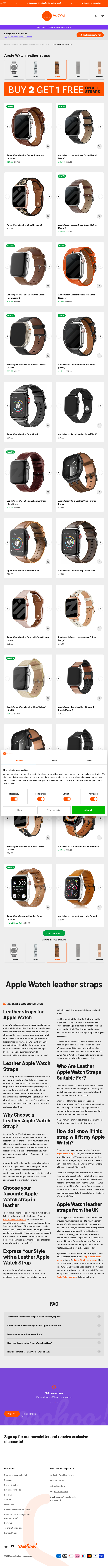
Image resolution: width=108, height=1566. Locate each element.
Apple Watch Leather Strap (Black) (23, 434)
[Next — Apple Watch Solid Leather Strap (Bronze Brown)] (101, 472)
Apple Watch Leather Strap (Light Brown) (77, 916)
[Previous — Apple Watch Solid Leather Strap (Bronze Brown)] (59, 472)
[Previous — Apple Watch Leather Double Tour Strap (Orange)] (59, 266)
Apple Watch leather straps (62, 44)
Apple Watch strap (65, 1153)
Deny (19, 810)
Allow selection (54, 810)
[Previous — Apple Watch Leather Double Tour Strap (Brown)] (7, 127)
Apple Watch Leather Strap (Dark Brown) (77, 570)
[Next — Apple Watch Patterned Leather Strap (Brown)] (49, 888)
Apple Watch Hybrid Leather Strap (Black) (77, 434)
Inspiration (9, 1504)
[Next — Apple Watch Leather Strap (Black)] (49, 406)
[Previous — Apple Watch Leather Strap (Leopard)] (7, 196)
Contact (8, 1480)
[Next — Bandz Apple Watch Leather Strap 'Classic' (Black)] (49, 336)
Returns (8, 1494)
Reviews (8, 1522)
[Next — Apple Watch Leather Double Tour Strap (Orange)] (101, 266)
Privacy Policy (10, 1532)
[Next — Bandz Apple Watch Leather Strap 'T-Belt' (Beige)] (101, 609)
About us (8, 1499)
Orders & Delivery (12, 1485)
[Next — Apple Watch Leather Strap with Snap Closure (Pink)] (49, 609)
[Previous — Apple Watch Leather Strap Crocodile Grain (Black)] (59, 127)
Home (6, 44)
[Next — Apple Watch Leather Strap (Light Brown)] (101, 888)
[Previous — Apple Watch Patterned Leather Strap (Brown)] (7, 888)
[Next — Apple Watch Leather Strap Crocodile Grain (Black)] (101, 127)
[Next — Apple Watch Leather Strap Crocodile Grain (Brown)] (101, 196)
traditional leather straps (14, 1219)
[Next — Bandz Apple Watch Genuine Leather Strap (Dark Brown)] (49, 472)
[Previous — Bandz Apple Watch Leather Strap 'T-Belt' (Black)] (7, 818)
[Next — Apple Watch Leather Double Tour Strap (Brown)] (49, 127)
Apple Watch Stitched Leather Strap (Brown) (79, 846)
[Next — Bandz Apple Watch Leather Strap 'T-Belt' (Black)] (49, 818)
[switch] (41, 799)
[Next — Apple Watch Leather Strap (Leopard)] (49, 196)
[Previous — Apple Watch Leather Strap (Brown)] (7, 542)
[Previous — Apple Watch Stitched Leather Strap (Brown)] (59, 818)
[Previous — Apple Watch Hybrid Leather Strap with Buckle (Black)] (59, 748)
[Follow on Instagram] (6, 1546)
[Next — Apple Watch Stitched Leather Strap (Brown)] (101, 818)
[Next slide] (100, 70)
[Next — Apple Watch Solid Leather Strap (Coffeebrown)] (49, 748)
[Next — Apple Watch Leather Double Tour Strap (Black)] (101, 336)
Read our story (30, 1414)
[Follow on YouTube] (12, 1546)
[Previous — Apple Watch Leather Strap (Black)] (7, 406)
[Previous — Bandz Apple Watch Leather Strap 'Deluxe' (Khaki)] (7, 679)
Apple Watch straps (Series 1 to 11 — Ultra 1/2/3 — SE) (30, 44)
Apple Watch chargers (67, 1277)
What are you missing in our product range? (17, 1516)
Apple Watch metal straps (85, 1260)
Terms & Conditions (13, 1527)
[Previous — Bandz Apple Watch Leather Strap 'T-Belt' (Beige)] (59, 609)
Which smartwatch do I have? (20, 37)
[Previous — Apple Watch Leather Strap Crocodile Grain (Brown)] (59, 196)
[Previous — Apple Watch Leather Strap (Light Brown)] (59, 888)
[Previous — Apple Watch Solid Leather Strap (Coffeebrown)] (7, 748)
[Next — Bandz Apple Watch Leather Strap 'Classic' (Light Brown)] (49, 266)
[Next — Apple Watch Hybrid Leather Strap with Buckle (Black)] (101, 748)
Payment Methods (12, 1489)
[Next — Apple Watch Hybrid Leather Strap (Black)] (101, 406)
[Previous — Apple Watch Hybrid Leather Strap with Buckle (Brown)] (59, 679)
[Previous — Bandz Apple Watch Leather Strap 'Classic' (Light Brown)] (7, 266)
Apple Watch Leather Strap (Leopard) (24, 225)
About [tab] (89, 760)
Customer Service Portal (15, 1475)
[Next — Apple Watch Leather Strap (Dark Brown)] (101, 542)
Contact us (12, 1414)
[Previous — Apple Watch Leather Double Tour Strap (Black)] (59, 336)
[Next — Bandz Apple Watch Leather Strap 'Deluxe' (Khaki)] (49, 679)
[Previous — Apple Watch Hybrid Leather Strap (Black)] (59, 406)
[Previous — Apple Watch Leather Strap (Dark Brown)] (59, 542)
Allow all (88, 810)
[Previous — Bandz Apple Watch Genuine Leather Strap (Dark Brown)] (7, 472)
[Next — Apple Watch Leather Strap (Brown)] (49, 542)
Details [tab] (54, 760)
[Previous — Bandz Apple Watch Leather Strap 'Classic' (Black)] (7, 336)
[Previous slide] (8, 70)
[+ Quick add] (48, 146)
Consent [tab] (19, 760)
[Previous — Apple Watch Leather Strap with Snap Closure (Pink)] (7, 609)
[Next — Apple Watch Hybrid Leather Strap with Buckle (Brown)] (101, 679)
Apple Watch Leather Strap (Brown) (23, 570)
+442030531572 (61, 1491)
